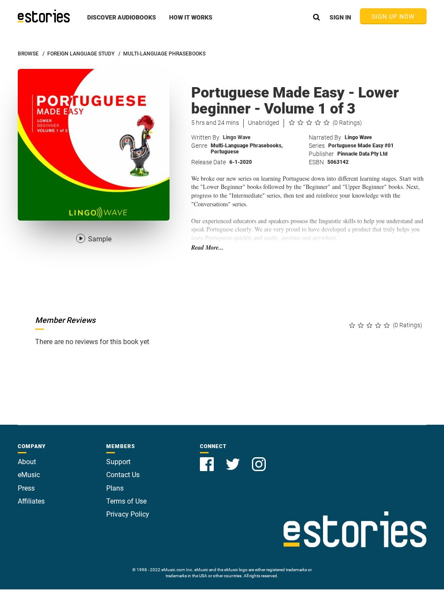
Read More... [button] (207, 248)
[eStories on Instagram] (259, 459)
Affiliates (31, 501)
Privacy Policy (127, 514)
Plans (115, 488)
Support (118, 462)
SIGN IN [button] (340, 17)
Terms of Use (126, 501)
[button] (121, 22)
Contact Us (123, 475)
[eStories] (44, 16)
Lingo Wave (236, 137)
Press (26, 488)
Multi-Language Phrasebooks (247, 146)
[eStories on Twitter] (234, 459)
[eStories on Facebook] (208, 459)
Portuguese (225, 152)
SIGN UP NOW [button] (393, 16)
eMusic (29, 475)
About (27, 462)
